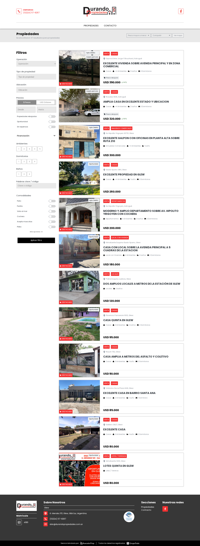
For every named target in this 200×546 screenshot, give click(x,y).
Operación (21, 59)
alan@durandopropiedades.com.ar (66, 524)
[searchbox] (37, 77)
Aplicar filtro (36, 240)
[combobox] (36, 77)
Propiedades (91, 25)
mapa (179, 35)
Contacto (110, 25)
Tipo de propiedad (25, 71)
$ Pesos (26, 102)
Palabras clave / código (27, 181)
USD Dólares (45, 102)
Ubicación (21, 84)
